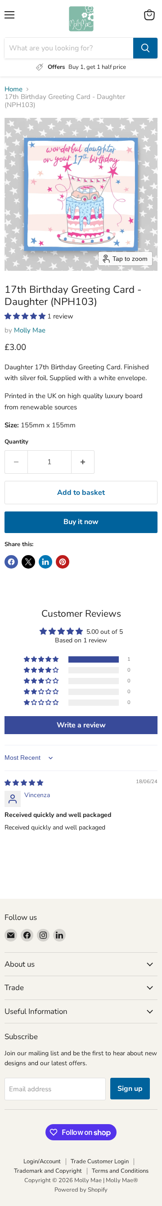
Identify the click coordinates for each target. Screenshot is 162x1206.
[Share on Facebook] (11, 562)
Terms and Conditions (120, 1171)
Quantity (16, 442)
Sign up (130, 1089)
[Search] (145, 48)
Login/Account (42, 1161)
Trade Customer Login (100, 1161)
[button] (25, 316)
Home (13, 89)
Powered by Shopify (81, 1190)
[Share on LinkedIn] (45, 562)
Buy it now (81, 522)
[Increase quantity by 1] (83, 462)
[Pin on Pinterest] (62, 562)
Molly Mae (29, 330)
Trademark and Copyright (48, 1171)
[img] (23, 783)
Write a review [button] (81, 725)
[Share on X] (28, 562)
